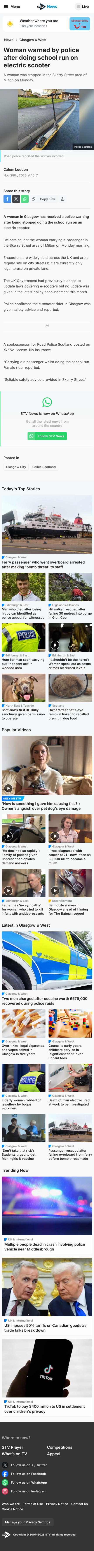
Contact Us (79, 1504)
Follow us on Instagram (29, 1491)
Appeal (53, 1454)
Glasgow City (16, 467)
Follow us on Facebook (28, 1474)
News (9, 40)
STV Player (12, 1447)
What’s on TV (14, 1454)
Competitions (59, 1447)
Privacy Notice (57, 1504)
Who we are (11, 1504)
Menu (15, 6)
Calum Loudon (15, 169)
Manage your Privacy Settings (27, 1522)
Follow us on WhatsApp (29, 1482)
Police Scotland (44, 467)
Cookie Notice (12, 1509)
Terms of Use (33, 1504)
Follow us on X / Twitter (29, 1465)
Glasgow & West (33, 40)
